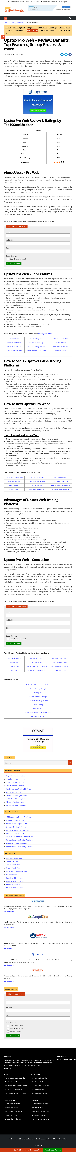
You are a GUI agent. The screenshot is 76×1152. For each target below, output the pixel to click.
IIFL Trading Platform (13, 792)
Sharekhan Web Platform (36, 670)
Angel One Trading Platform (16, 776)
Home (6, 23)
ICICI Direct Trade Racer (60, 481)
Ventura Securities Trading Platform (19, 847)
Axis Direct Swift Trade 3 (60, 658)
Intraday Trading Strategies (38, 689)
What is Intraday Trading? (38, 697)
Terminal (44, 30)
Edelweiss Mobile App (14, 884)
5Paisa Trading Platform (15, 820)
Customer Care (64, 30)
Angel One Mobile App (14, 858)
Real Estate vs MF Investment (14, 1082)
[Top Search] (5, 18)
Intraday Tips (38, 693)
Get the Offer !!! (9, 911)
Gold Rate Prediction (33, 2)
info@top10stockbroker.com (66, 1059)
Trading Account (38, 708)
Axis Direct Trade (60, 343)
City (7, 248)
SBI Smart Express (60, 478)
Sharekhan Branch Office (40, 1104)
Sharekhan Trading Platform (16, 795)
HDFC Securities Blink (60, 347)
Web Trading (32, 30)
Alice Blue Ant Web (14, 481)
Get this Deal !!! (9, 927)
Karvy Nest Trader (37, 485)
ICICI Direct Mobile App (14, 888)
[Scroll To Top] (72, 1144)
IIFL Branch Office (37, 1108)
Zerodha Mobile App (13, 861)
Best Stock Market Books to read (15, 1093)
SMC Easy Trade (60, 670)
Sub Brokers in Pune (38, 1089)
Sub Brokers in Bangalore (40, 1086)
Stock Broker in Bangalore (13, 1111)
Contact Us (38, 1145)
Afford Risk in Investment (13, 1089)
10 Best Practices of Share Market (16, 1086)
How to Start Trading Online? (38, 701)
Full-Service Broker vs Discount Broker (38, 712)
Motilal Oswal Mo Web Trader (36, 351)
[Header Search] (70, 18)
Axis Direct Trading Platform (16, 824)
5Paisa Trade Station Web (14, 478)
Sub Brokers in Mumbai (40, 1078)
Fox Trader (14, 670)
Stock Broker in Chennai (13, 1119)
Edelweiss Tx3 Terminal (36, 478)
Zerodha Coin (14, 666)
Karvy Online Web (37, 662)
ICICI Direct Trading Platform (16, 805)
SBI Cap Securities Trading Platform (19, 830)
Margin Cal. (32, 27)
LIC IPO (7, 2)
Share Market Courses (49, 2)
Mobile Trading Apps (38, 716)
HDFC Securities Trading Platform (18, 817)
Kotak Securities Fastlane (60, 489)
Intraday (8, 30)
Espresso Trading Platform (16, 827)
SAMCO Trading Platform (15, 833)
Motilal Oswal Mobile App (15, 881)
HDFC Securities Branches (40, 1119)
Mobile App (20, 30)
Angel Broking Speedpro (37, 481)
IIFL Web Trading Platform (36, 347)
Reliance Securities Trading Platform (19, 837)
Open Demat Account (52, 1150)
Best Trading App (62, 2)
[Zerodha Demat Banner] (50, 8)
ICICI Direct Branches (39, 1115)
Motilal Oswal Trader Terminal (37, 666)
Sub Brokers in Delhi (38, 1082)
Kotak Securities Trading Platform (18, 789)
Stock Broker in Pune (12, 1115)
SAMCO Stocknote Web (14, 351)
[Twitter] (66, 54)
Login (52, 30)
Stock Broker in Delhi (12, 1108)
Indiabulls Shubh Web (14, 347)
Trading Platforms (17, 23)
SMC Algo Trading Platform (60, 666)
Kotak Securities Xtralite (60, 662)
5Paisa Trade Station (14, 343)
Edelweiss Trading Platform (16, 802)
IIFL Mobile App (11, 875)
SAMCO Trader (14, 489)
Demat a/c (42, 27)
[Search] (70, 762)
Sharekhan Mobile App (14, 878)
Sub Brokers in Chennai (40, 1093)
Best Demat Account (18, 2)
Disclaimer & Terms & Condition (56, 1139)
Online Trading (38, 705)
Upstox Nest (14, 662)
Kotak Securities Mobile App (16, 871)
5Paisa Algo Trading (14, 658)
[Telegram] (62, 54)
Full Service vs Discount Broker (15, 1078)
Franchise (9, 33)
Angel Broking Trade (36, 339)
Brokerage (53, 27)
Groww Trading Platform (15, 786)
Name (8, 232)
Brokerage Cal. (19, 27)
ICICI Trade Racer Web (60, 339)
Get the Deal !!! (9, 948)
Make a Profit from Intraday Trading (38, 685)
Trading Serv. (64, 27)
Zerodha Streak (14, 485)
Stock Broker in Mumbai (13, 1104)
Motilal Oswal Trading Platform (17, 799)
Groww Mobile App (13, 868)
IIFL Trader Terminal (36, 658)
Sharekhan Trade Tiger (36, 343)
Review (8, 27)
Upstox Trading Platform (15, 782)
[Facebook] (70, 54)
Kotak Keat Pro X (60, 351)
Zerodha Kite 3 (14, 339)
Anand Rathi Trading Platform (17, 843)
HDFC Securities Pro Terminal (60, 485)
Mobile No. (10, 240)
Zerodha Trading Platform (15, 779)
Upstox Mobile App (13, 865)
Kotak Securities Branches (40, 1111)
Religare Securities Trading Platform (19, 840)
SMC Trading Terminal (36, 489)
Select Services (11, 256)
